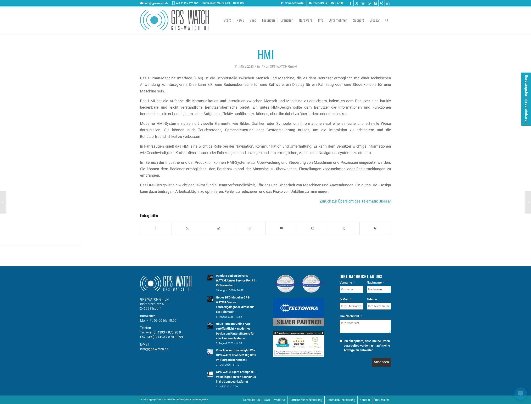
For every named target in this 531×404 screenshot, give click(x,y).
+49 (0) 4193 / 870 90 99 (164, 337)
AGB (267, 400)
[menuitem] (155, 3)
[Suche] (387, 20)
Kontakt (365, 400)
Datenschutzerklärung (341, 400)
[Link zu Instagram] (363, 3)
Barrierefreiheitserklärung (306, 400)
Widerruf (279, 400)
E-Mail (344, 299)
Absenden (381, 362)
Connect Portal (294, 3)
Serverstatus (251, 400)
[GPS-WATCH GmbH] (174, 20)
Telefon (372, 299)
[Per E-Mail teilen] (281, 228)
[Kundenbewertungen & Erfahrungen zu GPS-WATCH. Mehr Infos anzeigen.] (298, 356)
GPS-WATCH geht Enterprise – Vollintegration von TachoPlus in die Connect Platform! (236, 376)
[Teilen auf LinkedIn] (250, 228)
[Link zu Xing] (382, 3)
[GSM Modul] (3, 202)
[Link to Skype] (343, 228)
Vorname (346, 282)
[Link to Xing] (375, 228)
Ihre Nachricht (349, 316)
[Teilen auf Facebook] (156, 228)
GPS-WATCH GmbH (283, 66)
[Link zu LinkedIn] (388, 3)
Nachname (374, 282)
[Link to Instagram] (312, 228)
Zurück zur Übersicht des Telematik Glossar (355, 201)
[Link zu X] (357, 3)
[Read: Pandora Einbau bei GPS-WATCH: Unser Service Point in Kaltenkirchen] (210, 277)
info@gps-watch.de (155, 3)
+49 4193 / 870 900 (186, 3)
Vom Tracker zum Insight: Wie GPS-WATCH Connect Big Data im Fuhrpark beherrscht (236, 355)
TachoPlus (320, 3)
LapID (339, 3)
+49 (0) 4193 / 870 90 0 (163, 332)
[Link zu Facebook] (350, 3)
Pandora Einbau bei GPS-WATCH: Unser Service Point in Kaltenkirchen (236, 280)
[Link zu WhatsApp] (369, 3)
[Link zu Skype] (375, 3)
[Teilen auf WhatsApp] (218, 228)
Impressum (381, 400)
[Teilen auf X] (187, 228)
